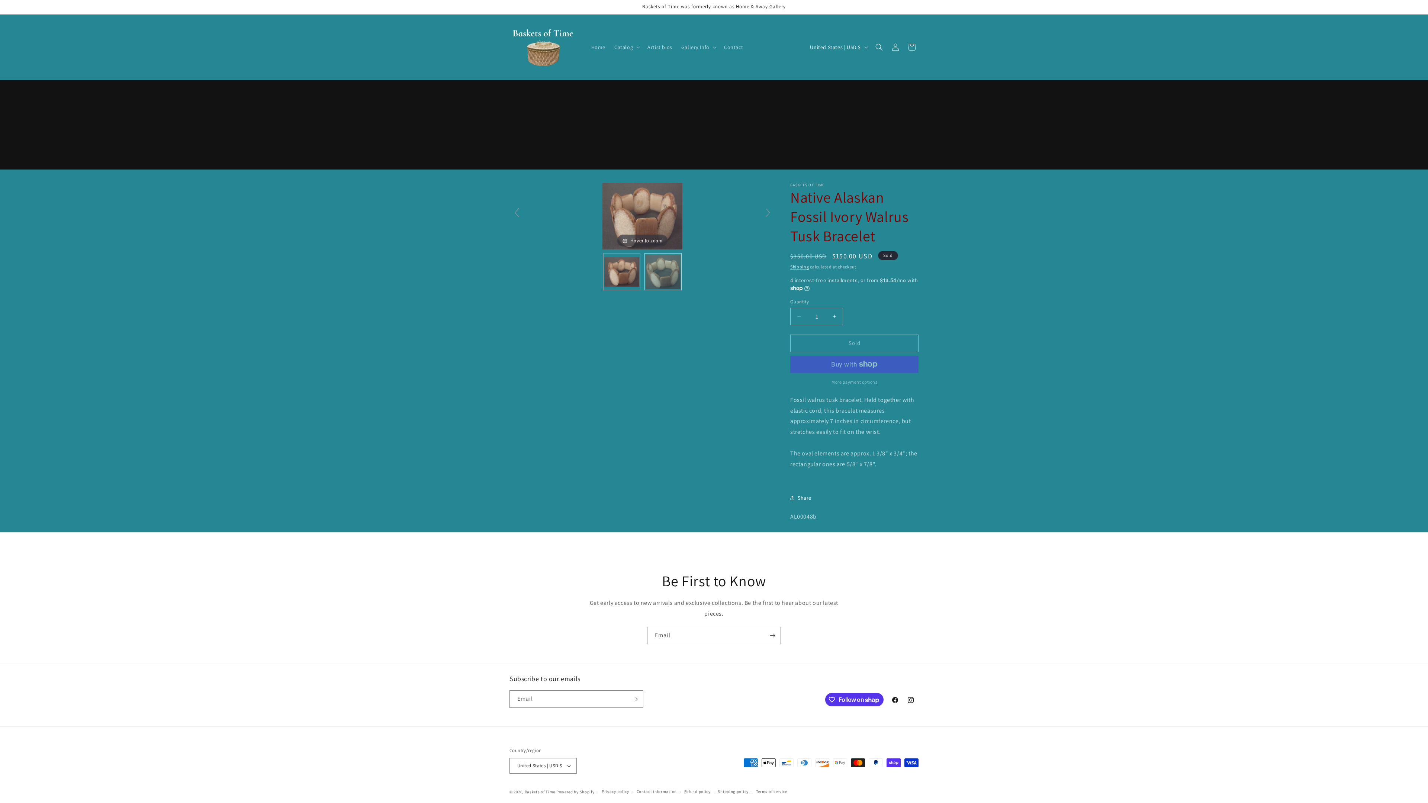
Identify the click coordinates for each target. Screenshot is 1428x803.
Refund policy (697, 791)
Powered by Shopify (575, 791)
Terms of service (771, 791)
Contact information (657, 791)
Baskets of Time (540, 791)
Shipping (799, 267)
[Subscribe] (772, 635)
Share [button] (804, 497)
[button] (626, 47)
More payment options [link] (854, 382)
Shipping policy (733, 791)
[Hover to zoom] (642, 216)
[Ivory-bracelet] (621, 271)
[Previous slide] (516, 212)
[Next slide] (767, 212)
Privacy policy (615, 791)
